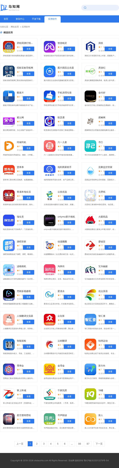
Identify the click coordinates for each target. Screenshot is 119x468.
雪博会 (20, 365)
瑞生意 (20, 216)
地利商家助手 (65, 167)
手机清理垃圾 (65, 92)
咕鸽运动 (103, 340)
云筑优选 (62, 191)
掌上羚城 (21, 390)
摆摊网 (101, 117)
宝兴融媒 (103, 266)
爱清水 (61, 291)
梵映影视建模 (24, 291)
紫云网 (20, 117)
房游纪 (101, 67)
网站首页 (15, 26)
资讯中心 (20, 18)
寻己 (100, 142)
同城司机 (21, 142)
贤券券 (20, 167)
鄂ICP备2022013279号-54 (96, 460)
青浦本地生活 (24, 191)
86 (79, 443)
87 (88, 443)
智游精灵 (62, 43)
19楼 (100, 390)
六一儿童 (62, 142)
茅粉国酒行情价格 (25, 43)
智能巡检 (21, 340)
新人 (100, 415)
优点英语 (103, 291)
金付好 (101, 92)
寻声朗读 (62, 415)
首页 (6, 18)
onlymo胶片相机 (66, 216)
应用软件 (52, 18)
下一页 (99, 443)
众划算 (61, 315)
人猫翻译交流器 (25, 315)
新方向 (101, 365)
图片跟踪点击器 (66, 67)
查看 (29, 49)
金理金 (61, 365)
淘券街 (61, 266)
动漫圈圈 (62, 241)
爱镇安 (101, 241)
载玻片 (20, 92)
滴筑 (100, 43)
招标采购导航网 (25, 67)
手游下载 (36, 18)
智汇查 (101, 315)
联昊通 (61, 117)
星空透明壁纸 (24, 415)
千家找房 (62, 390)
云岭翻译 (62, 340)
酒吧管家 (21, 241)
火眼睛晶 (103, 216)
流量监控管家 (105, 167)
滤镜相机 (21, 266)
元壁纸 (101, 191)
